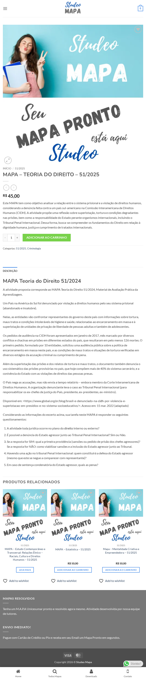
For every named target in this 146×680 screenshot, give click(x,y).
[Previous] (3, 539)
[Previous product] (14, 187)
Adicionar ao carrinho (46, 237)
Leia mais (25, 570)
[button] (5, 8)
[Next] (143, 539)
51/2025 (20, 168)
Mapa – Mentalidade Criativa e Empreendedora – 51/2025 (121, 550)
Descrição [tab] (10, 270)
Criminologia (34, 248)
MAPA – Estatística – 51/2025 (73, 549)
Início (7, 168)
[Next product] (6, 187)
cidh (101, 401)
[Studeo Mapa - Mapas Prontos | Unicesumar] (73, 8)
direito (68, 428)
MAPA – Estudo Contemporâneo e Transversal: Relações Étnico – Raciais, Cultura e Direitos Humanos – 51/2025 (25, 554)
